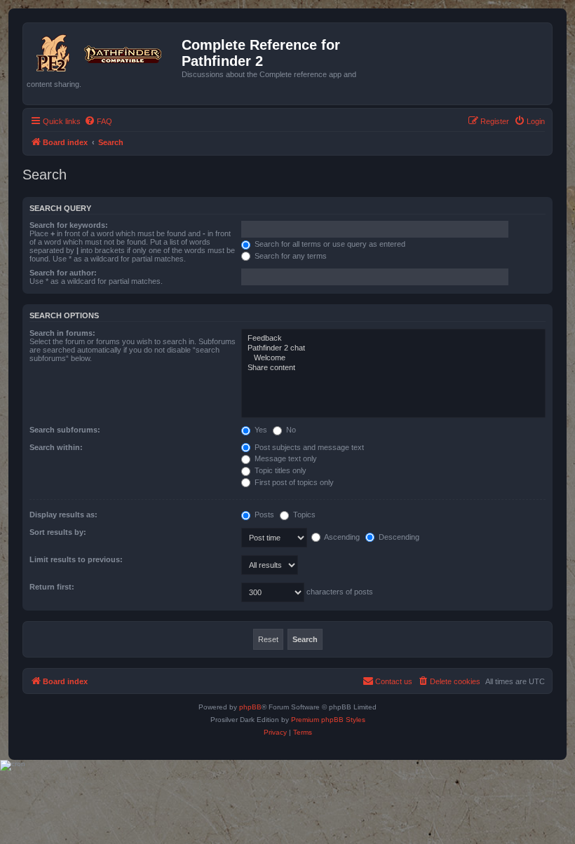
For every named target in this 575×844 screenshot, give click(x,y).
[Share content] (393, 368)
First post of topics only (293, 482)
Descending (398, 537)
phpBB (250, 707)
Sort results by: (57, 532)
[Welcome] (393, 358)
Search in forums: (62, 333)
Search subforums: (64, 430)
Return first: (51, 587)
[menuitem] (98, 121)
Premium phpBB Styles (328, 719)
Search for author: (63, 272)
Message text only (284, 458)
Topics (303, 514)
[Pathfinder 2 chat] (393, 348)
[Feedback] (393, 338)
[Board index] (104, 50)
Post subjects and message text (308, 447)
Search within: (56, 447)
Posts (263, 514)
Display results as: (63, 514)
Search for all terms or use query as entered (328, 244)
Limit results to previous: (76, 559)
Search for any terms (289, 256)
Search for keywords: (68, 225)
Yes (259, 430)
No (290, 430)
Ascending (341, 537)
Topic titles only (279, 470)
